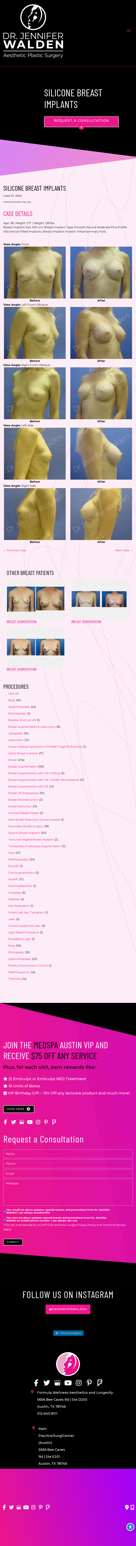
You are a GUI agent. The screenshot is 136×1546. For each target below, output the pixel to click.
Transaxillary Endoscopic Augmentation (34, 846)
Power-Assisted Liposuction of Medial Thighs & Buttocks (45, 746)
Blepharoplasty (18, 859)
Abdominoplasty (19, 706)
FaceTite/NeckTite (20, 886)
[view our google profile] (21, 1122)
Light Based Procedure (23, 932)
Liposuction (16, 740)
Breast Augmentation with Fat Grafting (34, 773)
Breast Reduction (20, 806)
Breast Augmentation (22, 766)
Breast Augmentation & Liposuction (32, 726)
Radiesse (14, 899)
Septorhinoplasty (19, 959)
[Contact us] (127, 1507)
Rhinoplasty (16, 952)
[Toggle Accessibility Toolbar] (130, 1527)
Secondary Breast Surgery (25, 826)
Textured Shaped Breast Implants (31, 839)
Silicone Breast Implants (24, 833)
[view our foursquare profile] (54, 1122)
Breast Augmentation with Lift (28, 786)
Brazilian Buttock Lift (22, 720)
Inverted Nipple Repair (23, 813)
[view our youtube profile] (30, 1122)
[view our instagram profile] (38, 1122)
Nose (11, 945)
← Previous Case (14, 550)
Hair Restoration (19, 905)
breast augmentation (86, 621)
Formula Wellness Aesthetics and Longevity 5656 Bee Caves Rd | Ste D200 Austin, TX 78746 (75, 1400)
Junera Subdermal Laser (24, 925)
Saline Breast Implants (23, 753)
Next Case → (124, 550)
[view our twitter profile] (13, 1122)
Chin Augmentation (21, 872)
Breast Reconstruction (23, 799)
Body (11, 700)
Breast (12, 760)
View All (13, 693)
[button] (18, 1109)
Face (11, 852)
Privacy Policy (86, 1225)
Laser (11, 919)
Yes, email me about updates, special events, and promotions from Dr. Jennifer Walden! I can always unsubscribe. (58, 1211)
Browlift (13, 866)
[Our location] (132, 1507)
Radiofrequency (19, 972)
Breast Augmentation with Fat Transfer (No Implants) (43, 779)
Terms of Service (114, 1225)
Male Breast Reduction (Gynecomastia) (34, 819)
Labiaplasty (15, 733)
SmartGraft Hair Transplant (26, 912)
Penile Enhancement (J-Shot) (28, 965)
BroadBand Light (19, 939)
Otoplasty (14, 892)
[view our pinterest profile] (46, 1122)
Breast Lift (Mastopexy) (23, 793)
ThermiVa (14, 978)
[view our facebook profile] (5, 1122)
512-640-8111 (47, 1413)
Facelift (13, 879)
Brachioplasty (17, 713)
